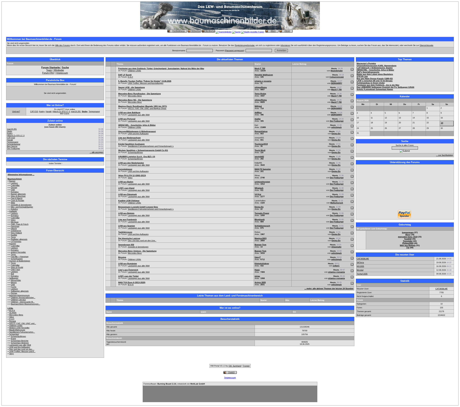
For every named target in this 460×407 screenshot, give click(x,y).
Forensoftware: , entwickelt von (174, 384)
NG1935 (360, 266)
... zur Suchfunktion (444, 155)
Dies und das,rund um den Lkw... (142, 240)
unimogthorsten (262, 182)
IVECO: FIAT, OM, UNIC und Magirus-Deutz (147, 108)
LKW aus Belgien (126, 213)
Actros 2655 (260, 282)
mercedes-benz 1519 (407, 237)
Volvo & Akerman (18, 196)
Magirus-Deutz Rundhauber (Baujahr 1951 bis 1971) (142, 106)
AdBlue (258, 112)
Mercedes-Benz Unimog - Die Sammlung (137, 251)
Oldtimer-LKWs (15, 325)
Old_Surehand (235, 366)
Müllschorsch (336, 203)
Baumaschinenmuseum (19, 295)
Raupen (12, 244)
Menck (14, 282)
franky (42, 111)
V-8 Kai (258, 194)
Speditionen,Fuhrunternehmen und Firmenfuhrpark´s (151, 146)
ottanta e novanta (263, 81)
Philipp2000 (407, 243)
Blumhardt (260, 219)
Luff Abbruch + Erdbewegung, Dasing (375, 68)
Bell (12, 274)
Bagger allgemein (18, 194)
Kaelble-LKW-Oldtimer (128, 201)
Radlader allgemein (19, 239)
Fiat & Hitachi (16, 198)
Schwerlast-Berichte (19, 341)
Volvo (13, 220)
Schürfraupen (17, 259)
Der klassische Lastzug (129, 238)
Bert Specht (12, 146)
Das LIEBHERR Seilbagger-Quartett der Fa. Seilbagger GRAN (385, 87)
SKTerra (360, 262)
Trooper (246, 366)
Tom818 (407, 239)
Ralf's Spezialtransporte (368, 72)
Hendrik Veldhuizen (264, 75)
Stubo (9, 131)
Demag (14, 187)
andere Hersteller (18, 252)
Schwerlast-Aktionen (20, 343)
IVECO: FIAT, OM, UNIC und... (22, 323)
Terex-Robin (260, 94)
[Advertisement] (404, 187)
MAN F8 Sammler (263, 169)
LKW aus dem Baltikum (129, 112)
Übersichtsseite (426, 45)
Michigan (15, 222)
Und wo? (16, 111)
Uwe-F (258, 257)
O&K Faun (15, 269)
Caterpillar (15, 185)
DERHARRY (336, 83)
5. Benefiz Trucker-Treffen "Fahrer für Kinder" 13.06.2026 (144, 81)
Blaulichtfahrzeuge (17, 330)
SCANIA (12, 313)
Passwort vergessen (234, 50)
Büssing (122, 257)
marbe (258, 119)
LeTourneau (16, 241)
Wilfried (258, 106)
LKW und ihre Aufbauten (19, 347)
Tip (407, 247)
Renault (12, 321)
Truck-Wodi (260, 150)
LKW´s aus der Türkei (128, 276)
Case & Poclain (17, 200)
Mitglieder (59, 70)
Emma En (336, 133)
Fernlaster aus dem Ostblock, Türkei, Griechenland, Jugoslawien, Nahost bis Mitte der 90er (161, 68)
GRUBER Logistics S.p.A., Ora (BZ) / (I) (136, 157)
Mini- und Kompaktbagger (22, 207)
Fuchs (13, 287)
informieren (285, 45)
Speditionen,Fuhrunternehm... (22, 332)
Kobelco (14, 209)
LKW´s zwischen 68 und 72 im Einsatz (375, 81)
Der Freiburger (13, 148)
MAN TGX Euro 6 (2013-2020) (131, 282)
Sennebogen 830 (126, 245)
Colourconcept (337, 77)
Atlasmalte (336, 247)
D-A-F (12, 319)
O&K (13, 190)
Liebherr (14, 183)
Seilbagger (13, 278)
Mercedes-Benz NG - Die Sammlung (135, 100)
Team (49, 70)
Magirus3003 (260, 238)
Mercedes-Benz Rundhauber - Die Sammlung (139, 94)
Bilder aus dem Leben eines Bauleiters (375, 74)
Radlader (13, 211)
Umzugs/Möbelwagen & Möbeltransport (137, 131)
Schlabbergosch (262, 226)
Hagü (257, 270)
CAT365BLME (363, 259)
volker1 (336, 266)
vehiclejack (336, 127)
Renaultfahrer (261, 131)
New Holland (16, 233)
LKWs (10, 308)
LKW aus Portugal (126, 119)
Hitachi (14, 228)
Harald (48, 111)
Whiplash (259, 188)
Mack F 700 (260, 68)
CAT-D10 (34, 111)
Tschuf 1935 (362, 274)
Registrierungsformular (244, 45)
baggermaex (408, 232)
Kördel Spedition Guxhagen (131, 144)
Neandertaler (337, 71)
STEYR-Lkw (362, 76)
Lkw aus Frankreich (127, 219)
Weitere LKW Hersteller (19, 328)
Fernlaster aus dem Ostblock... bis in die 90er (378, 85)
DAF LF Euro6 (125, 75)
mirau (257, 276)
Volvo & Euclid (17, 267)
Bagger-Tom (260, 245)
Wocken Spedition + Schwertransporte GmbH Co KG (143, 150)
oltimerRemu (261, 87)
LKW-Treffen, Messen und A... (22, 351)
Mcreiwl (360, 270)
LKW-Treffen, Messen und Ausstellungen (145, 83)
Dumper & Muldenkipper (19, 261)
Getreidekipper (125, 169)
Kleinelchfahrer (262, 263)
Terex (13, 237)
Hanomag (15, 226)
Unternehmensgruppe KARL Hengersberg (376, 66)
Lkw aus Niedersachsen (129, 138)
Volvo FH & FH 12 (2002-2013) (132, 175)
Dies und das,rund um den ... (21, 349)
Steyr (11, 354)
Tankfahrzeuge (125, 232)
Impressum (62, 73)
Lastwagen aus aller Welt (20, 345)
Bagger (12, 181)
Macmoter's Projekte (366, 63)
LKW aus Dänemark (127, 194)
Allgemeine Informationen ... (21, 174)
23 (442, 123)
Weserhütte (16, 280)
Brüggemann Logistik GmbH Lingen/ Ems (138, 207)
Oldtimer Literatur (18, 300)
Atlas (13, 203)
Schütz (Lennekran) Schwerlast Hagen (375, 89)
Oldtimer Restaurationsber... (23, 297)
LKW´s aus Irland (126, 188)
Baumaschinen (15, 179)
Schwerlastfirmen (18, 336)
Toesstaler (408, 241)
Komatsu (15, 192)
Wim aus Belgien (408, 245)
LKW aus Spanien (126, 226)
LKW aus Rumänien (127, 263)
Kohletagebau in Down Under (371, 83)
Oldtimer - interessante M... (22, 302)
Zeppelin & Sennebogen (21, 205)
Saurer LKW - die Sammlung (131, 87)
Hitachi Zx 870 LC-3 (61, 111)
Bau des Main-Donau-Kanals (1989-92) (375, 78)
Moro (407, 235)
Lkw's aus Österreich (128, 270)
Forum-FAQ (48, 73)
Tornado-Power (262, 213)
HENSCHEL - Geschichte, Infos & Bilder (137, 125)
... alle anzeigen (96, 152)
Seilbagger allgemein (20, 291)
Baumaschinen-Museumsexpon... (25, 304)
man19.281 (76, 111)
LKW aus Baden (125, 182)
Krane (13, 338)
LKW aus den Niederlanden (131, 163)
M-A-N (12, 310)
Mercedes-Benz (16, 315)
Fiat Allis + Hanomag (19, 256)
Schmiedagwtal (13, 144)
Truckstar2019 (261, 144)
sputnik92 (259, 157)
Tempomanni (94, 111)
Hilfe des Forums (62, 45)
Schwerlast (14, 334)
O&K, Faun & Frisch (19, 224)
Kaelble (14, 235)
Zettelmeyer (16, 231)
